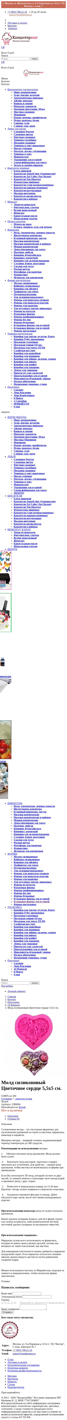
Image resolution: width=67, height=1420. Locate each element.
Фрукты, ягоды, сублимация (30, 151)
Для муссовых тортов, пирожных (33, 308)
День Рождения (22, 392)
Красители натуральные (27, 190)
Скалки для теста (24, 266)
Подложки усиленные (26, 342)
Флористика (21, 274)
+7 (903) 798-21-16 (17, 12)
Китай (22, 1107)
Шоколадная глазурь (25, 218)
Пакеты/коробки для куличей (30, 375)
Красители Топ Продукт (27, 179)
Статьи (11, 1384)
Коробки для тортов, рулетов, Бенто (34, 336)
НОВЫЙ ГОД (21, 403)
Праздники (13, 387)
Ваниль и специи (23, 103)
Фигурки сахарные (24, 137)
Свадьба (18, 389)
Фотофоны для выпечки (27, 272)
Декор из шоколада (24, 204)
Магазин (12, 1376)
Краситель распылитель (27, 196)
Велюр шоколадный (25, 210)
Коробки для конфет (25, 364)
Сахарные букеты (24, 131)
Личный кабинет (16, 991)
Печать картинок (16, 221)
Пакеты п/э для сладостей (28, 373)
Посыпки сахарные (25, 142)
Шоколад (12, 201)
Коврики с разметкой (26, 258)
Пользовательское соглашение (23, 1365)
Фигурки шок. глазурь (26, 207)
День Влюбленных (24, 395)
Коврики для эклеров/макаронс (31, 260)
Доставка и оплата (17, 1362)
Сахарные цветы (23, 134)
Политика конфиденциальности (24, 1370)
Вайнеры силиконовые (27, 286)
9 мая (17, 406)
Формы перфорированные (29, 316)
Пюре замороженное (25, 92)
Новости (12, 1381)
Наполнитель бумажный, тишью (32, 378)
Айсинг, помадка (23, 100)
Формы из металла (24, 311)
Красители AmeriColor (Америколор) (35, 173)
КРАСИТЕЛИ (14, 495)
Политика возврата (17, 1368)
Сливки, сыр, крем (24, 126)
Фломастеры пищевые (26, 182)
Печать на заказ (22, 224)
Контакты (12, 1378)
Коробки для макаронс (26, 367)
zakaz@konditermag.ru (20, 14)
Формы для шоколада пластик (31, 302)
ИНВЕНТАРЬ (14, 803)
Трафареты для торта (26, 291)
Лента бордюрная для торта (29, 249)
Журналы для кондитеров (28, 277)
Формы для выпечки (26, 305)
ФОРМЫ (12, 854)
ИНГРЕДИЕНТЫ (16, 417)
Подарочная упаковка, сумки (30, 384)
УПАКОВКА (14, 907)
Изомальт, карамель (25, 106)
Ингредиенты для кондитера (22, 89)
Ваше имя (6, 1293)
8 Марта (18, 398)
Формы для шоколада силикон (31, 300)
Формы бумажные (24, 322)
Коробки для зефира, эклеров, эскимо (35, 359)
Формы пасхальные (25, 331)
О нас (10, 1359)
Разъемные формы (24, 314)
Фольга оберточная (25, 381)
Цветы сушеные (23, 148)
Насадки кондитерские (26, 241)
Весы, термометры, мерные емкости (34, 232)
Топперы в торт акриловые (29, 145)
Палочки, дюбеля (23, 252)
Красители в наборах (26, 199)
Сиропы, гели (21, 123)
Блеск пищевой (22, 171)
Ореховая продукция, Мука (29, 109)
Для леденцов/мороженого (28, 297)
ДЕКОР (11, 456)
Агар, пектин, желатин (26, 95)
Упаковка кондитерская (19, 333)
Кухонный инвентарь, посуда (30, 238)
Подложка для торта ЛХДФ (29, 347)
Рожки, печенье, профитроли (30, 117)
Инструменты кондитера (28, 235)
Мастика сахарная (24, 112)
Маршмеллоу (21, 156)
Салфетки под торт (24, 350)
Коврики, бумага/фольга (27, 255)
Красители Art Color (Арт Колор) (32, 176)
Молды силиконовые (26, 283)
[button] (3, 47)
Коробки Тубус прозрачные (29, 339)
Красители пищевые (18, 168)
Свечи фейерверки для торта (30, 162)
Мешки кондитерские (26, 246)
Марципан (20, 114)
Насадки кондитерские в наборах (32, 243)
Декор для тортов (16, 128)
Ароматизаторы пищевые (28, 98)
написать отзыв (23, 1098)
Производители (15, 1387)
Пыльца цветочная (24, 193)
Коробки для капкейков (27, 353)
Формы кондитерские (19, 280)
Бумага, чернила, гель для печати (33, 227)
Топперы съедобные (25, 140)
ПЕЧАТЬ (12, 549)
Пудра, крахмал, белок (26, 120)
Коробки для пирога (25, 361)
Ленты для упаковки (25, 370)
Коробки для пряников (27, 356)
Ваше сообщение (10, 1309)
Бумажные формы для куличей (31, 325)
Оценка (5, 1300)
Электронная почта (11, 1296)
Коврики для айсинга (26, 288)
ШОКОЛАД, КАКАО (19, 529)
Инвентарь (13, 229)
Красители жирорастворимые (31, 187)
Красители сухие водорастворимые (34, 185)
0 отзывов (6, 1098)
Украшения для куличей (28, 159)
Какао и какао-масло (25, 215)
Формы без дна (22, 319)
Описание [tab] (12, 1116)
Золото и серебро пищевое (28, 165)
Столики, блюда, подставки (29, 263)
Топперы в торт (23, 154)
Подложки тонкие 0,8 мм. (28, 345)
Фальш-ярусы (22, 269)
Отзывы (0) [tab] (13, 1118)
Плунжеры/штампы (25, 294)
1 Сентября (20, 401)
